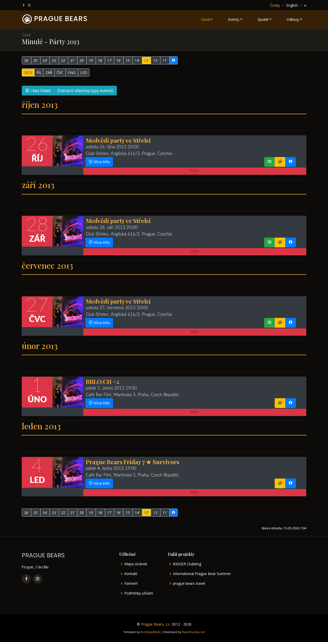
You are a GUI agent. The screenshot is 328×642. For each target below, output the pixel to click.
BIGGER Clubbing (187, 564)
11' (164, 60)
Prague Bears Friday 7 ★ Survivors (132, 462)
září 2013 (38, 184)
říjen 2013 (40, 104)
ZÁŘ (48, 72)
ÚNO (72, 72)
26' (26, 60)
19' (91, 60)
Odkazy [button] (293, 19)
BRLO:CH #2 (102, 381)
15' (128, 60)
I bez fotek (40, 90)
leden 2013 (41, 425)
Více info (101, 162)
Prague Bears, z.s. (156, 624)
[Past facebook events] (173, 60)
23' (54, 60)
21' (72, 60)
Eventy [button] (233, 19)
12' (155, 60)
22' (63, 60)
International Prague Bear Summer (202, 574)
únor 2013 (40, 345)
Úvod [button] (205, 19)
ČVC (60, 72)
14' (137, 60)
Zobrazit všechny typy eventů (85, 90)
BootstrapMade (150, 632)
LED (83, 72)
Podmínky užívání (138, 593)
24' (45, 60)
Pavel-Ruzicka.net (193, 632)
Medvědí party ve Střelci (118, 140)
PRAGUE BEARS (61, 18)
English (292, 5)
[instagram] (29, 5)
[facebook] (24, 5)
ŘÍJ (39, 72)
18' (100, 60)
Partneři (131, 583)
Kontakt (130, 574)
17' (109, 60)
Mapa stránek (135, 564)
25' (35, 60)
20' (81, 60)
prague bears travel (189, 583)
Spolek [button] (263, 19)
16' (118, 60)
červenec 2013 (47, 265)
